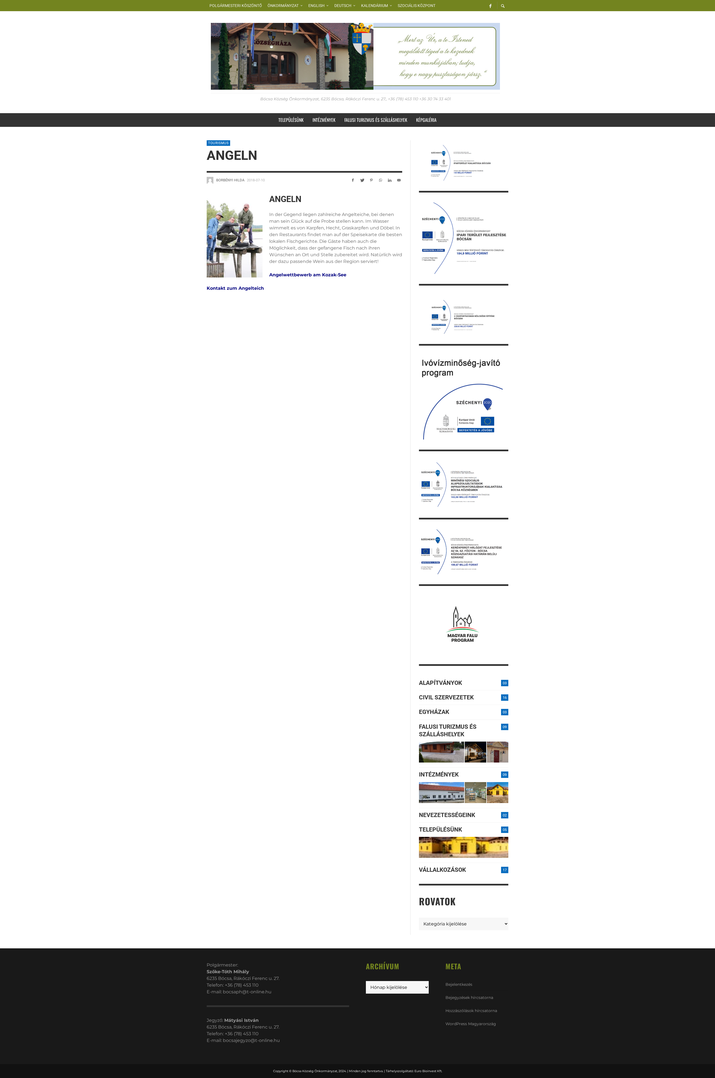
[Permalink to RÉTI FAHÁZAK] (441, 752)
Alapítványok (440, 683)
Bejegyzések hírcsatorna (469, 997)
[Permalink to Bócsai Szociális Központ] (441, 792)
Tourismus (218, 143)
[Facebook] (490, 5)
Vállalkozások (442, 869)
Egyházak (434, 712)
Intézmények (439, 774)
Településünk (440, 829)
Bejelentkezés (458, 984)
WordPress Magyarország (470, 1023)
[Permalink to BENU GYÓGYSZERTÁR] (475, 792)
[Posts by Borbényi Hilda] (210, 180)
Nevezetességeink (447, 815)
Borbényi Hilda (230, 180)
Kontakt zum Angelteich (235, 288)
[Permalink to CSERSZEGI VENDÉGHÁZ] (475, 752)
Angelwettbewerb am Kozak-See (307, 274)
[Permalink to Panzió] (497, 752)
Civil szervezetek (446, 697)
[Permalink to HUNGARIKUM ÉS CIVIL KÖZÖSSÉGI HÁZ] (497, 792)
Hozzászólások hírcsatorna (471, 1010)
